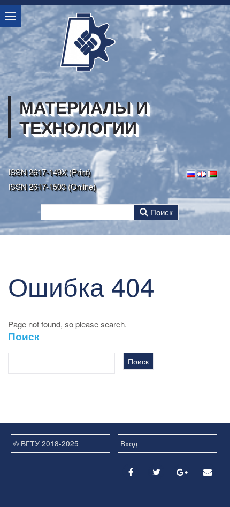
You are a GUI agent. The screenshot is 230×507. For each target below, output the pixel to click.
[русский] (191, 173)
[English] (201, 173)
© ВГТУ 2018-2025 (46, 443)
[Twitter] (156, 472)
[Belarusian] (212, 173)
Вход (128, 443)
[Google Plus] (182, 472)
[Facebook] (130, 472)
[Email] (207, 472)
